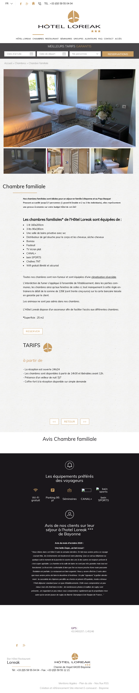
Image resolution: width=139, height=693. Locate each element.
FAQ (100, 38)
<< (54, 421)
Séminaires (66, 38)
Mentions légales (68, 683)
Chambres (38, 38)
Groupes (78, 38)
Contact (108, 38)
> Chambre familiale (37, 63)
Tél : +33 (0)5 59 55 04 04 (25, 670)
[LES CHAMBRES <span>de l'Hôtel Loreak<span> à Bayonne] (33, 3)
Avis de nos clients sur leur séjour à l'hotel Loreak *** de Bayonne (69, 529)
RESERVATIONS (118, 54)
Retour (69, 421)
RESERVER (33, 331)
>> (84, 421)
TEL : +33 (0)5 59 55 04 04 (58, 3)
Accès (118, 38)
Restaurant (52, 38)
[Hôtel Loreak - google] (27, 4)
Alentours (91, 38)
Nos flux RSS (101, 683)
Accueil (8, 63)
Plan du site (85, 683)
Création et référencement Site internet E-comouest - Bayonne (74, 688)
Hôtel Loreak (23, 38)
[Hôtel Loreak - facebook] (21, 4)
